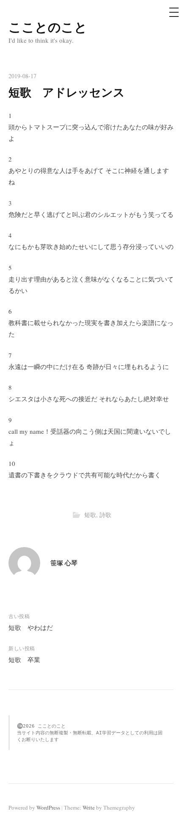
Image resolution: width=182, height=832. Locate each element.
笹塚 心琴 (63, 562)
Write (89, 807)
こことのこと (47, 26)
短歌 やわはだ (30, 627)
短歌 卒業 (24, 659)
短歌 (90, 515)
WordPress (48, 807)
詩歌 (105, 515)
